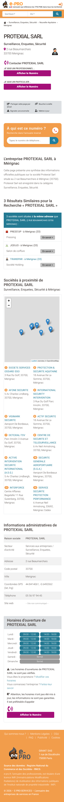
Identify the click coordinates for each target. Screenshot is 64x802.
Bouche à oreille (45, 104)
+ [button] (9, 301)
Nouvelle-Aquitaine (47, 22)
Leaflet (34, 360)
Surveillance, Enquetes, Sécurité (23, 22)
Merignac (8, 25)
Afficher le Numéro (27, 73)
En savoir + (47, 237)
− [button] (9, 305)
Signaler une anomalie (19, 111)
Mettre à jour (43, 111)
